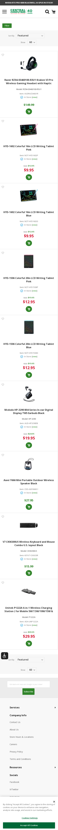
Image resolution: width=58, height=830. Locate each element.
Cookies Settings (30, 818)
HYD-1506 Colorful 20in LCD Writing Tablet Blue (28, 345)
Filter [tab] (7, 25)
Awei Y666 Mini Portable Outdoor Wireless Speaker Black (29, 482)
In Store (27, 97)
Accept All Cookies (29, 825)
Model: (19, 89)
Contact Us (15, 722)
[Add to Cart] (29, 111)
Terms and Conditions (20, 759)
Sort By (11, 35)
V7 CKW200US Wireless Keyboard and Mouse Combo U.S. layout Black (29, 543)
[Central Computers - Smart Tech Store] (24, 11)
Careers (13, 744)
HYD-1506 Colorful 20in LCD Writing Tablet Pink (28, 279)
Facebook (14, 782)
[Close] (54, 801)
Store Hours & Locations (22, 737)
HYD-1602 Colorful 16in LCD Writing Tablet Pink (28, 148)
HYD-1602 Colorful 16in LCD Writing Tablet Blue (28, 214)
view (34, 97)
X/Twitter (14, 789)
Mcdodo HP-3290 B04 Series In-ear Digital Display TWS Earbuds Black (28, 411)
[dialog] (29, 813)
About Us (14, 729)
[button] (3, 55)
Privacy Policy (16, 751)
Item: (22, 94)
